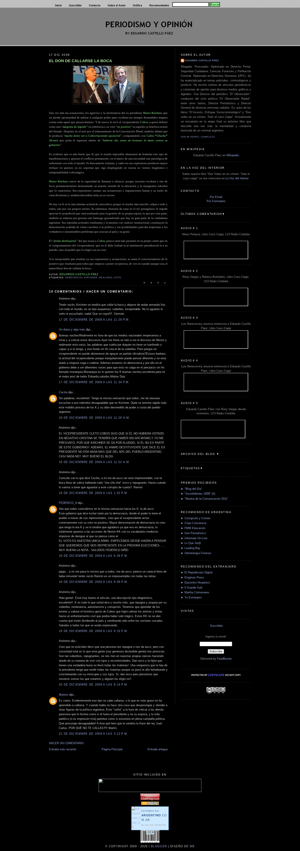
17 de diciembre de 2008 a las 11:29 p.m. (94, 319)
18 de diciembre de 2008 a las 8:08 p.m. (93, 581)
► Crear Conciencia (193, 523)
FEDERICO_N (68, 502)
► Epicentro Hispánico (195, 582)
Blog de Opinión (153, 825)
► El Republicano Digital (196, 572)
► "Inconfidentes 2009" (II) (198, 493)
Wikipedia (232, 155)
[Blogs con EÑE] (150, 804)
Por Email (216, 197)
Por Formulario (216, 201)
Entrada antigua (158, 749)
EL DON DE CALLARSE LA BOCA (80, 61)
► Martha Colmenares (195, 592)
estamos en (154, 815)
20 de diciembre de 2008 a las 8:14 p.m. (93, 684)
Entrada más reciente (62, 749)
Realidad (105, 277)
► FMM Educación (193, 528)
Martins (63, 694)
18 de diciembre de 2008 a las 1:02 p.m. (93, 493)
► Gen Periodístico (193, 533)
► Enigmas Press (192, 577)
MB (192, 846)
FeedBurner (224, 658)
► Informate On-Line (194, 538)
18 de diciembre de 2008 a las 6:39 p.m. (93, 555)
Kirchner (90, 277)
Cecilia (63, 392)
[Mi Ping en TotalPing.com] (150, 799)
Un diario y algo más (72, 329)
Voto (117, 277)
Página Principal (112, 749)
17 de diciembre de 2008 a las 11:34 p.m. (94, 382)
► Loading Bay (190, 548)
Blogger (159, 846)
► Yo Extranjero (191, 597)
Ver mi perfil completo (198, 137)
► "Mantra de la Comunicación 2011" (204, 498)
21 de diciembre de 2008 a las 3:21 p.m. (93, 733)
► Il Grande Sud (191, 587)
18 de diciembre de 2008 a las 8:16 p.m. (93, 631)
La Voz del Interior (237, 178)
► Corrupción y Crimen (195, 518)
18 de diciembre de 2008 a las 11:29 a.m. (94, 417)
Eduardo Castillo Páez (202, 60)
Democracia (73, 277)
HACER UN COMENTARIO (66, 743)
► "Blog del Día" (191, 488)
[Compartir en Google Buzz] (165, 285)
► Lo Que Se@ (191, 543)
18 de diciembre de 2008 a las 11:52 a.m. (94, 462)
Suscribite (216, 625)
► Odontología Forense (196, 553)
